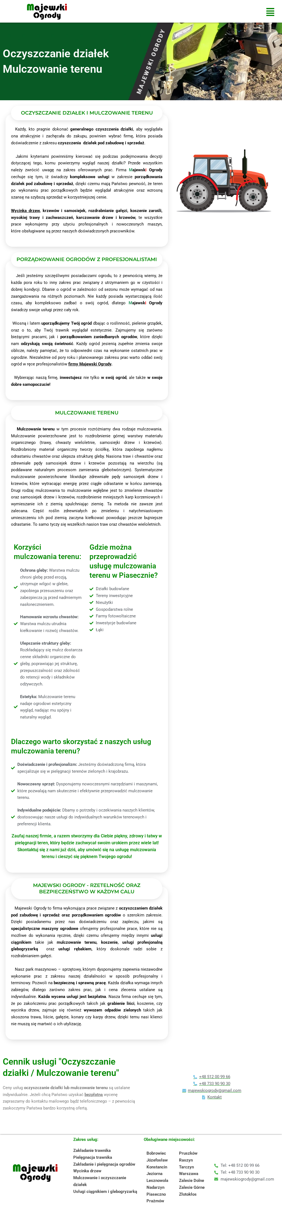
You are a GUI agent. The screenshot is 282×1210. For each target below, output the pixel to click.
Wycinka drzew (25, 210)
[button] (270, 12)
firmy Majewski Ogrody (89, 364)
